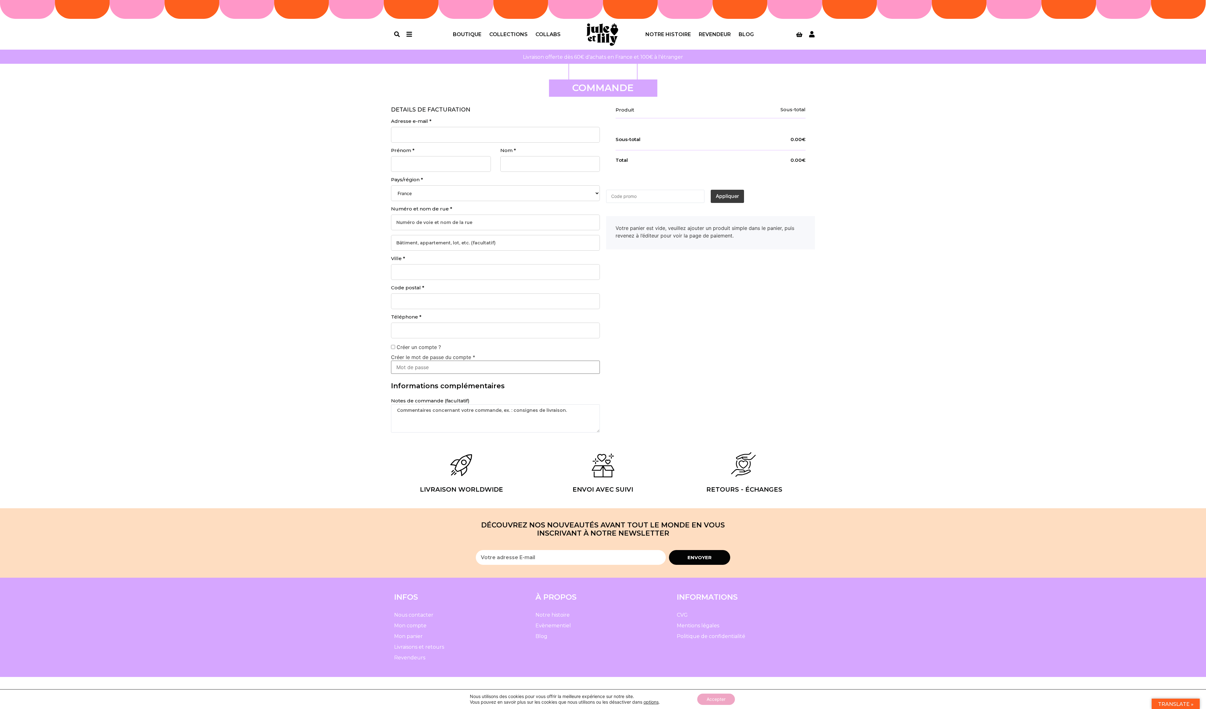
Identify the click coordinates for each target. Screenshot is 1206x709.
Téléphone (406, 317)
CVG (682, 615)
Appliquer (727, 196)
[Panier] (799, 34)
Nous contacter (413, 615)
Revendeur (715, 34)
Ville (398, 258)
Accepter (716, 699)
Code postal (407, 288)
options (651, 702)
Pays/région (407, 180)
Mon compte (410, 626)
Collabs (548, 34)
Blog (746, 34)
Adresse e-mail (411, 121)
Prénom (403, 150)
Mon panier (408, 636)
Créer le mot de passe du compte (433, 357)
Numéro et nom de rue (421, 209)
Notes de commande (430, 401)
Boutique (467, 34)
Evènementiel (553, 626)
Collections (508, 34)
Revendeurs (409, 658)
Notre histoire (668, 34)
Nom (508, 150)
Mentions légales (698, 626)
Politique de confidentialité (711, 636)
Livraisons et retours (419, 647)
